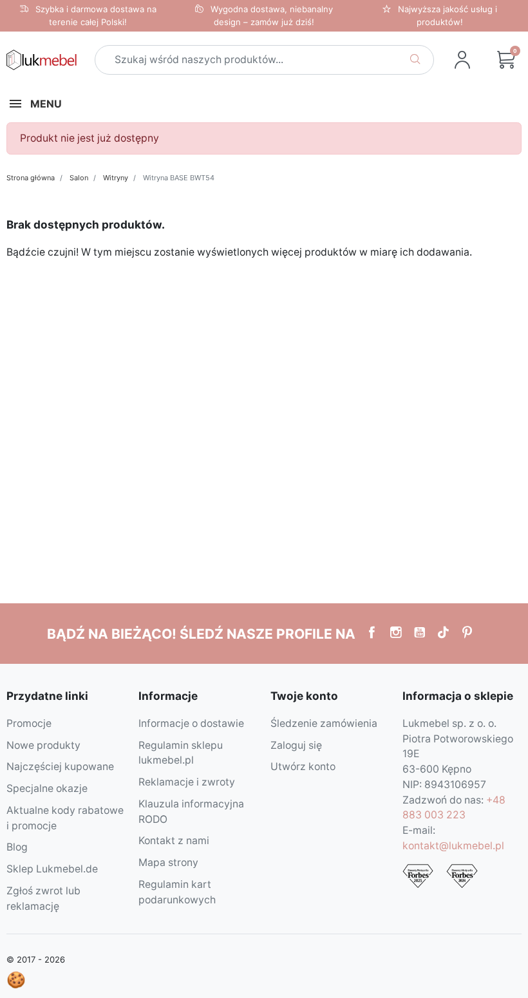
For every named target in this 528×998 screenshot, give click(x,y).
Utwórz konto (302, 766)
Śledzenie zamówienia (323, 723)
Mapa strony (168, 862)
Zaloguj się (296, 745)
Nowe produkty (43, 745)
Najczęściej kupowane (60, 766)
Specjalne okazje (47, 788)
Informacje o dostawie (191, 723)
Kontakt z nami (173, 840)
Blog (17, 847)
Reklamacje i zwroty (186, 782)
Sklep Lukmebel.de (52, 869)
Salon (79, 177)
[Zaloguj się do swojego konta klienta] (462, 59)
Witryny (115, 177)
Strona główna (30, 177)
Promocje (29, 723)
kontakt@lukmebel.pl (453, 846)
